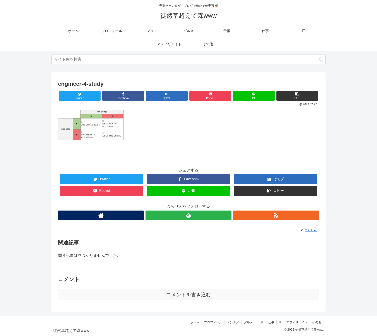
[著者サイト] (101, 215)
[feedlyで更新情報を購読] (188, 215)
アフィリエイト (297, 322)
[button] (321, 59)
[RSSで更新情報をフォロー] (276, 215)
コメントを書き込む (188, 294)
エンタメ (233, 322)
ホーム (194, 322)
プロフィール (213, 322)
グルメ (248, 322)
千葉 (260, 322)
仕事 (271, 322)
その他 (316, 322)
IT (280, 322)
